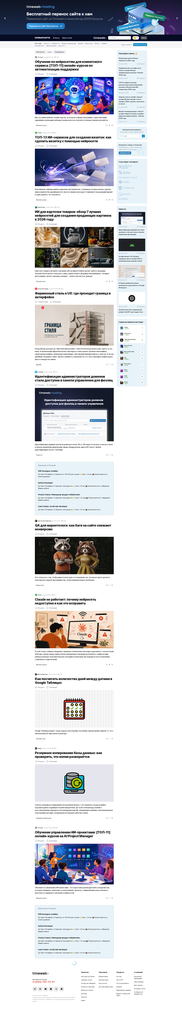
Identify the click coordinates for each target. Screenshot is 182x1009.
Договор (84, 993)
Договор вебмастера (106, 987)
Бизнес (97, 43)
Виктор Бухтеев (129, 351)
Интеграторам (103, 980)
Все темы (38, 43)
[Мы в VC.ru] (56, 989)
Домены (119, 987)
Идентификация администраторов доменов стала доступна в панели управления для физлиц (131, 232)
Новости (47, 43)
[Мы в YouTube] (45, 989)
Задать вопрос (126, 44)
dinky (126, 327)
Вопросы (56, 38)
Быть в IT (61, 46)
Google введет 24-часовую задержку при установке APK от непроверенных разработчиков (130, 259)
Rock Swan (127, 363)
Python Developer (45, 483)
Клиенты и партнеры (88, 987)
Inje (125, 357)
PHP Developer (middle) (48, 471)
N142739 (35, 999)
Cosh (125, 376)
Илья (125, 370)
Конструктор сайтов (88, 976)
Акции (83, 1000)
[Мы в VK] (40, 989)
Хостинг (119, 976)
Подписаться (124, 153)
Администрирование (68, 43)
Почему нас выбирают (88, 983)
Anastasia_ (127, 333)
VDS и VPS (119, 980)
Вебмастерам (103, 976)
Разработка (55, 43)
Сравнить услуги (86, 980)
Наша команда (138, 982)
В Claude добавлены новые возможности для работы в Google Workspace (132, 285)
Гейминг (104, 43)
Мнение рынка (51, 46)
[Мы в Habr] (51, 989)
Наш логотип (103, 983)
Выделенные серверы (123, 990)
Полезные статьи (139, 988)
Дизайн (80, 43)
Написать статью (140, 44)
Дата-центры (138, 985)
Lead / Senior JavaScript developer (52, 506)
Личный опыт (39, 46)
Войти (144, 38)
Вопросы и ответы (87, 990)
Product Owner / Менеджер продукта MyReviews (59, 495)
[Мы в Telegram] (35, 989)
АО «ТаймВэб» (44, 995)
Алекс (126, 382)
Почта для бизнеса (122, 983)
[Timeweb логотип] (55, 973)
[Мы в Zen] (61, 989)
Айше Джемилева (130, 339)
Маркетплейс (67, 38)
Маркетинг (89, 43)
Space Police (128, 345)
